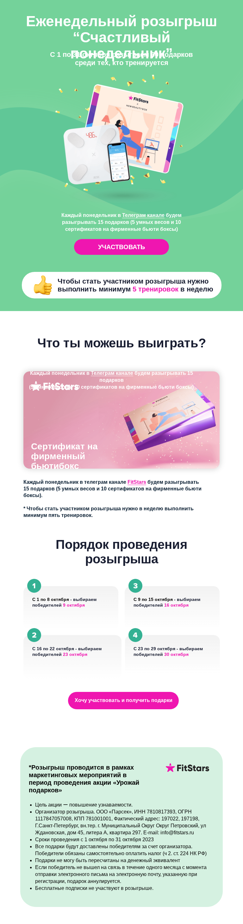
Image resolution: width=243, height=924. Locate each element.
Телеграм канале (112, 373)
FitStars (137, 482)
